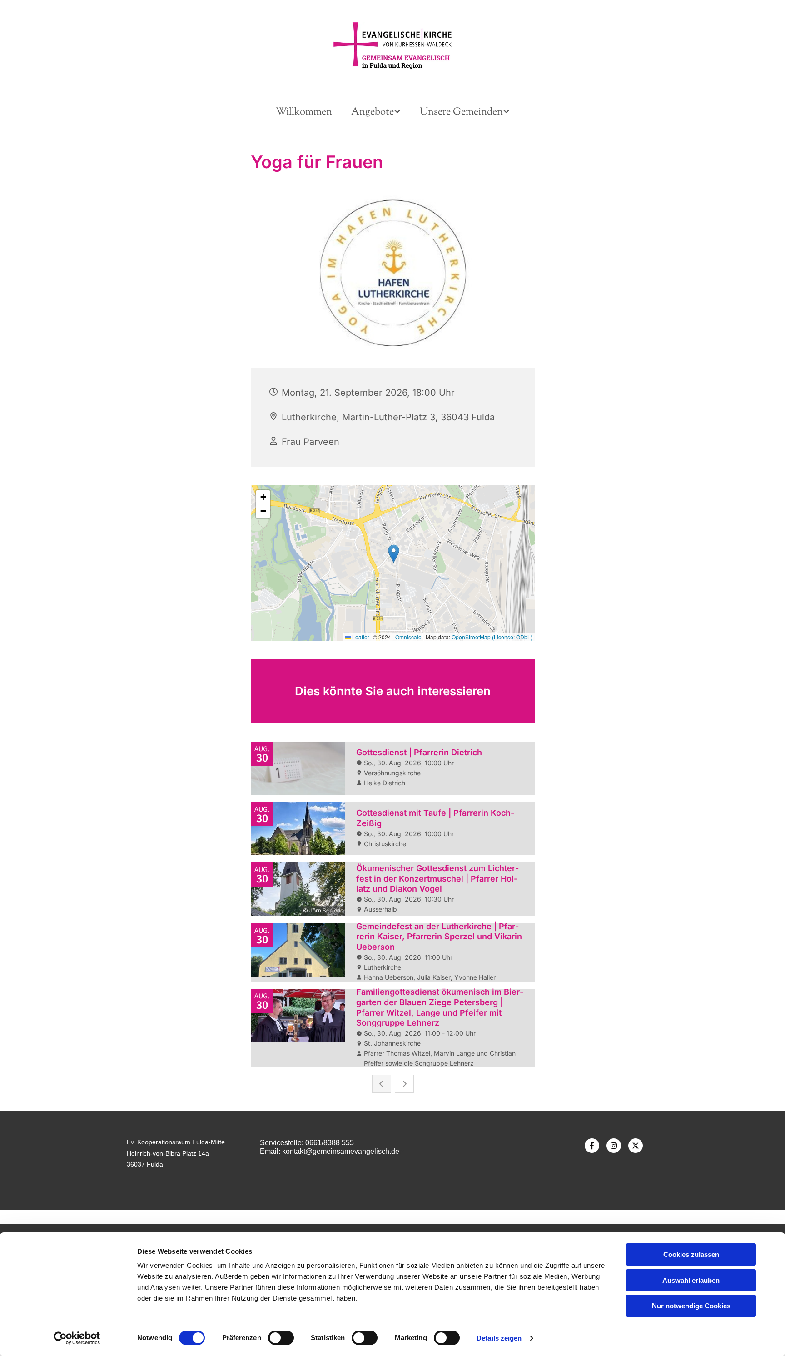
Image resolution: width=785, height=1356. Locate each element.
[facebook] (592, 1145)
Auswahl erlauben (691, 1280)
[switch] (281, 1338)
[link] (376, 112)
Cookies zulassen (691, 1254)
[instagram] (613, 1145)
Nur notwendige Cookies (691, 1306)
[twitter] (635, 1145)
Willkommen (304, 112)
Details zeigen (499, 1338)
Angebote (372, 112)
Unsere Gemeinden (461, 112)
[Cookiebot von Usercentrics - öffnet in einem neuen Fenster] (77, 1338)
